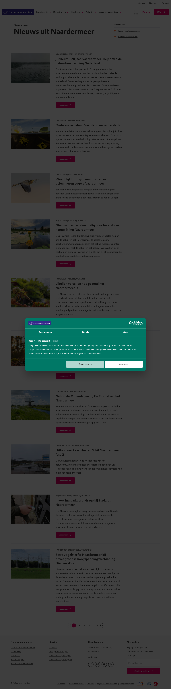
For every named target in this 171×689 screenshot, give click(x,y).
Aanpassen (84, 364)
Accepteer (123, 364)
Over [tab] (125, 332)
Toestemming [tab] (45, 332)
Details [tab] (85, 332)
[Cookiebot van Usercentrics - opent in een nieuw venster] (131, 323)
